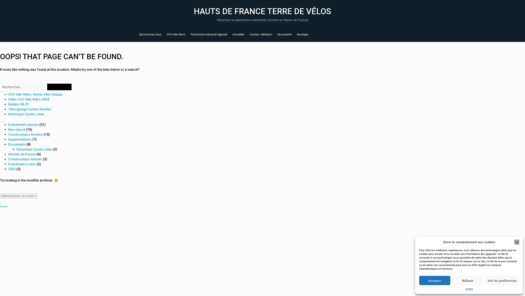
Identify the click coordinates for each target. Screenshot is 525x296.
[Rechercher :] (23, 87)
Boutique (302, 34)
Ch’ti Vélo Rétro (176, 34)
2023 (12, 169)
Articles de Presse (22, 154)
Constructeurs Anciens (25, 134)
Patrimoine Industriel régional (209, 34)
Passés (4, 206)
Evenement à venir (22, 164)
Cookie (469, 289)
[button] (517, 242)
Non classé (16, 130)
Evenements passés (23, 125)
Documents (284, 34)
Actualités (238, 34)
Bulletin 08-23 (18, 104)
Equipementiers (20, 139)
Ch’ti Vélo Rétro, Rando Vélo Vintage (35, 94)
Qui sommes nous (150, 34)
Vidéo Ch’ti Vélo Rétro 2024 (28, 99)
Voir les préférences (502, 281)
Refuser (467, 281)
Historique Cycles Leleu (26, 114)
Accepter (434, 281)
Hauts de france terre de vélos (262, 11)
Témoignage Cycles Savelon (29, 109)
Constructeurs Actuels (25, 159)
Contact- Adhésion (261, 34)
